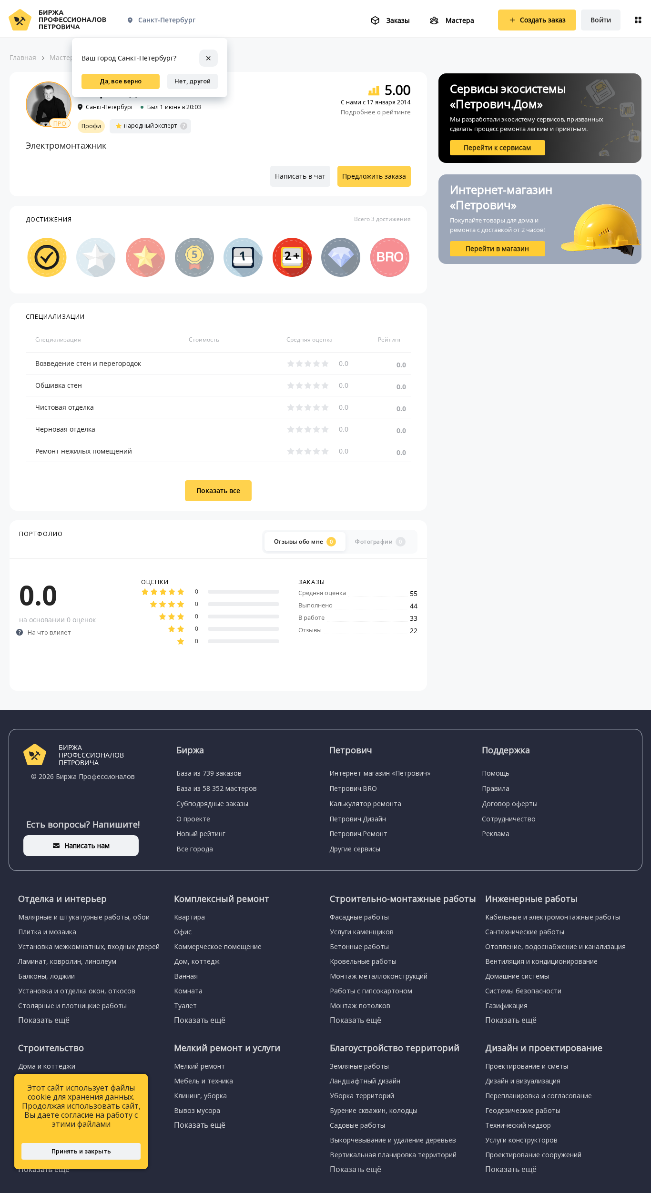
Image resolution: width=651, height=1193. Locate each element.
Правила (495, 788)
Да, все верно (121, 81)
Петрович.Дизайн (357, 818)
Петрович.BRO (353, 788)
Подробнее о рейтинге (376, 112)
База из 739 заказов (209, 773)
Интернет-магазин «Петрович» (379, 773)
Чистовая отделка (64, 407)
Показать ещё (44, 1020)
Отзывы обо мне (303, 541)
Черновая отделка (65, 429)
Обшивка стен (58, 385)
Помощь (495, 773)
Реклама (495, 833)
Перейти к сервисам (497, 147)
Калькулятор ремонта (365, 803)
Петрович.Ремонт (358, 833)
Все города (194, 848)
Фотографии (378, 541)
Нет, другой (192, 81)
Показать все (218, 490)
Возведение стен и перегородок (88, 363)
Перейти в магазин (497, 248)
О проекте (193, 818)
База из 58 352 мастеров (216, 788)
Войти (600, 19)
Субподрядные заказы (212, 803)
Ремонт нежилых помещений (83, 450)
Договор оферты (510, 803)
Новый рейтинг (200, 833)
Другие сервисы (354, 848)
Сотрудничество (509, 818)
